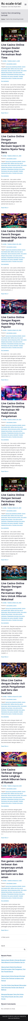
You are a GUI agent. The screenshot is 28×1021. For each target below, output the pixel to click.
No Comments (5, 81)
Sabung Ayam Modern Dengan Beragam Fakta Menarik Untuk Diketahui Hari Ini (13, 961)
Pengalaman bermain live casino (16, 74)
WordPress (17, 1018)
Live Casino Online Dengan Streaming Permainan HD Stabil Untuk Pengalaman (13, 410)
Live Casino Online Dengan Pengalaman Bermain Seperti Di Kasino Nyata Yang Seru (13, 144)
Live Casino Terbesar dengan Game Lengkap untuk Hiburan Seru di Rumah (13, 776)
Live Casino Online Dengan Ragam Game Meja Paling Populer (12, 321)
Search (3, 946)
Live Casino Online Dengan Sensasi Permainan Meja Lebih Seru (12, 499)
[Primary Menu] (25, 4)
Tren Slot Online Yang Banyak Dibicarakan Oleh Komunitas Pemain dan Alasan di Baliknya (13, 987)
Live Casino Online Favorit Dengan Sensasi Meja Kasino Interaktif (13, 235)
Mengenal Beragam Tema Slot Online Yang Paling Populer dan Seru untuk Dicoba (12, 997)
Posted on (13, 61)
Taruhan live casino (17, 78)
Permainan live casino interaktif (9, 76)
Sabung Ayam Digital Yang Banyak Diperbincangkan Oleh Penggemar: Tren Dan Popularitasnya (13, 969)
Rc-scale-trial (11, 3)
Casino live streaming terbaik (13, 66)
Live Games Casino (11, 64)
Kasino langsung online (14, 70)
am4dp (5, 61)
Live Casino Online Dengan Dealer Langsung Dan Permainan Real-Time (12, 51)
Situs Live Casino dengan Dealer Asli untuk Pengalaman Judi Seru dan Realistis (13, 687)
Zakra (9, 1018)
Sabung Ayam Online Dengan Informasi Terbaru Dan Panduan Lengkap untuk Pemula (13, 978)
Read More (4, 113)
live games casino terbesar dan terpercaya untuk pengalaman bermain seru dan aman (12, 869)
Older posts (5, 937)
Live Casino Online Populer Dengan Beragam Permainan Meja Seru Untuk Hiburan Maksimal (13, 591)
